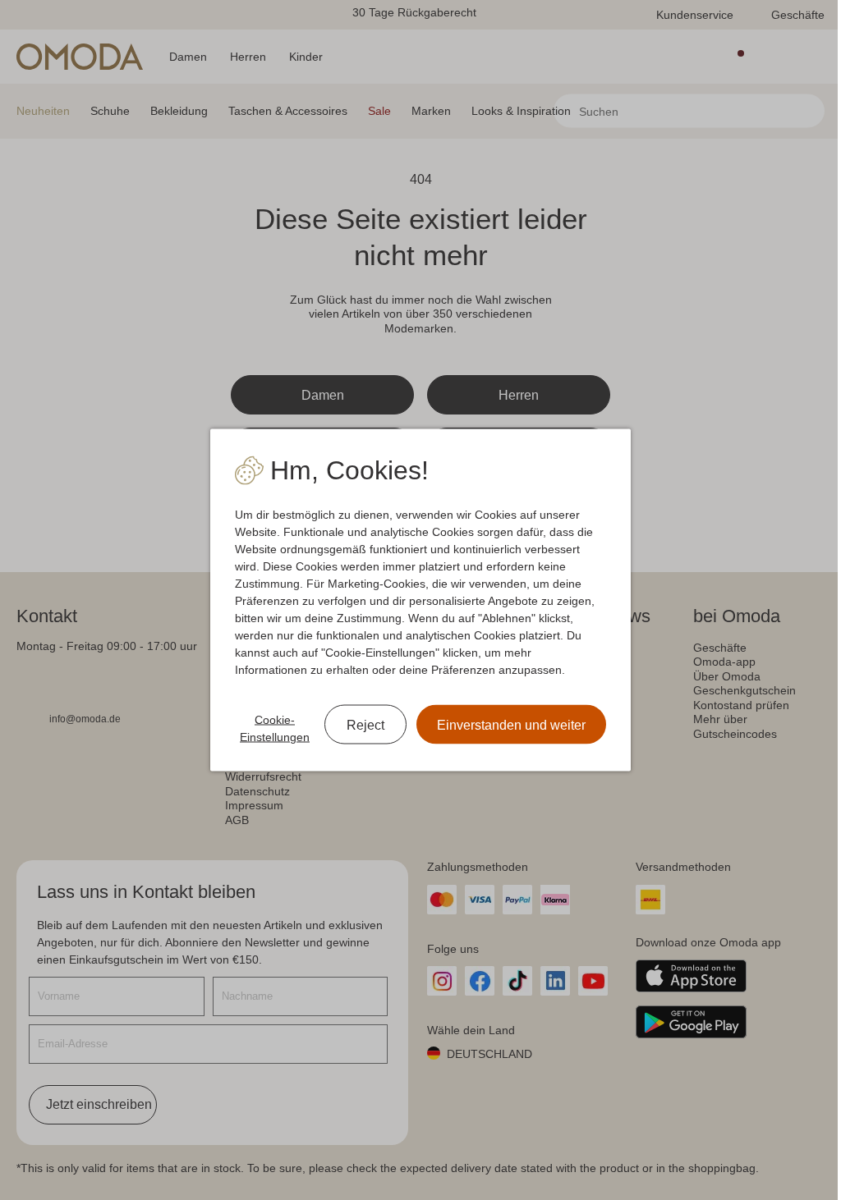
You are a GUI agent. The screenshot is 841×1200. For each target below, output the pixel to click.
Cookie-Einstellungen (275, 728)
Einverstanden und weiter (511, 725)
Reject (365, 725)
